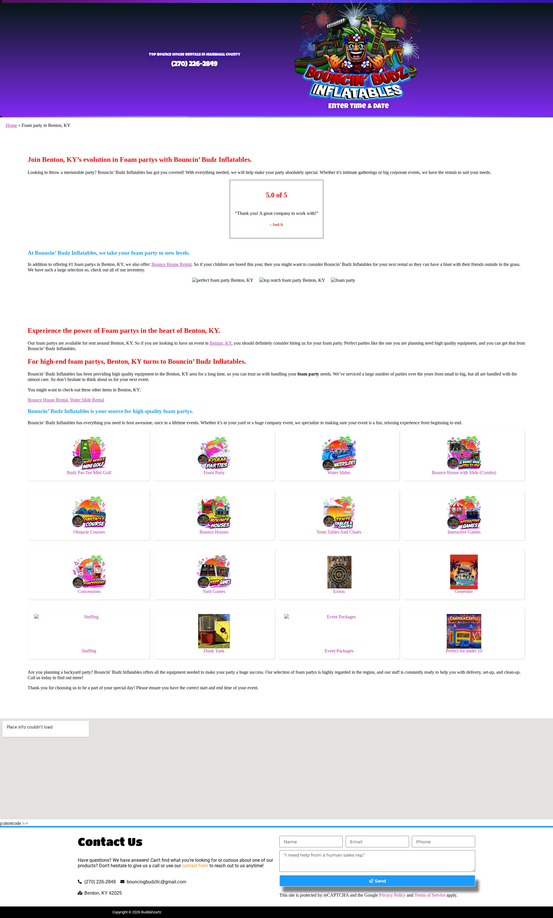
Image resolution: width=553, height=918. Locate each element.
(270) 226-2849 (194, 64)
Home (11, 125)
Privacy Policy (392, 895)
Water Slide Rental (87, 399)
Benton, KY (221, 343)
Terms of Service (429, 895)
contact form (195, 865)
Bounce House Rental (171, 264)
